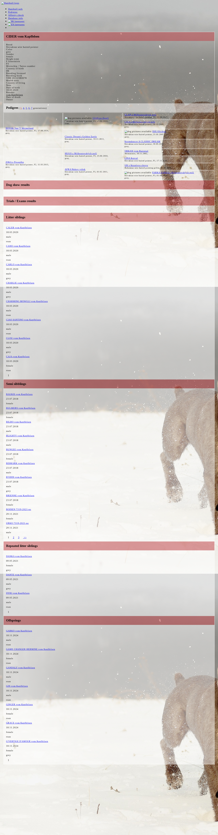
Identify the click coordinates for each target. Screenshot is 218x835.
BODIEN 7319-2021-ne (18, 509)
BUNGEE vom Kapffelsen (20, 449)
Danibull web (15, 9)
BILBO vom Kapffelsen (18, 422)
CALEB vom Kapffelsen (19, 227)
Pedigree (13, 12)
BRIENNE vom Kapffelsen (20, 495)
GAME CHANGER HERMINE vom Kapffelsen (30, 649)
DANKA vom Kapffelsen (19, 556)
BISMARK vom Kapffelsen (20, 463)
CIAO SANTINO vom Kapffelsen (23, 319)
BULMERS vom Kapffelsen (20, 408)
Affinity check (16, 15)
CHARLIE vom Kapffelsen (20, 283)
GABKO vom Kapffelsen (19, 630)
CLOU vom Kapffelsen (18, 338)
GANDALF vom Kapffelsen (20, 667)
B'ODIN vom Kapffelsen (19, 477)
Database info (15, 18)
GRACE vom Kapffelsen (19, 723)
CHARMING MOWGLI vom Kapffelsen (27, 301)
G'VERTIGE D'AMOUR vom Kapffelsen (27, 741)
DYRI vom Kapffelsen (18, 593)
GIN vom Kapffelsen (17, 686)
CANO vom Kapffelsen (18, 246)
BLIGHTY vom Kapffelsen (20, 435)
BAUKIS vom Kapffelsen (19, 394)
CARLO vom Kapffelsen (19, 264)
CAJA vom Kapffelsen (18, 356)
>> (25, 537)
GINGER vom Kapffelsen (19, 704)
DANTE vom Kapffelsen (19, 574)
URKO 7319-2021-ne (17, 523)
